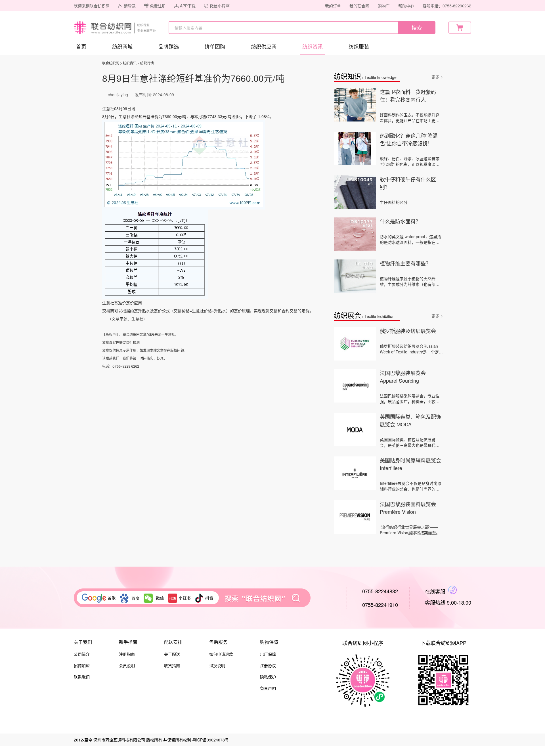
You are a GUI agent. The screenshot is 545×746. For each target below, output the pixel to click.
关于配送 (172, 654)
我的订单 (333, 6)
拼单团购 (215, 46)
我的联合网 (359, 6)
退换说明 (217, 665)
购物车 (384, 6)
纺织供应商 (263, 46)
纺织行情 (147, 62)
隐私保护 (268, 677)
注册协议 (268, 665)
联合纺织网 (110, 62)
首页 (81, 46)
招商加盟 (82, 665)
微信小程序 (220, 6)
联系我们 (82, 677)
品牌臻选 (168, 46)
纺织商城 (122, 46)
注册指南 (127, 654)
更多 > (437, 76)
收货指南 (172, 665)
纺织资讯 (312, 46)
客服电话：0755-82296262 (447, 6)
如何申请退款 (221, 654)
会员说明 (127, 665)
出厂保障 (268, 654)
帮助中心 (406, 6)
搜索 (417, 27)
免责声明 (268, 688)
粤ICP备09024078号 (210, 740)
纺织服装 (359, 46)
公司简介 (82, 654)
